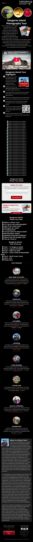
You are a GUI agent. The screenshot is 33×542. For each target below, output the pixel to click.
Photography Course (24, 532)
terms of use (26, 539)
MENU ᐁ (4, 3)
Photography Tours (24, 534)
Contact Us (24, 535)
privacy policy (19, 539)
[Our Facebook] (27, 529)
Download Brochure (25, 37)
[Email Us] (22, 529)
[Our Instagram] (24, 529)
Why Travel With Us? (24, 531)
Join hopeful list (16, 197)
